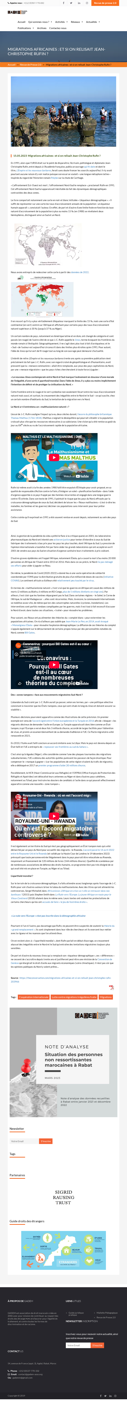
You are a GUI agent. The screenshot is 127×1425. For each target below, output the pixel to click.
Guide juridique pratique (76, 1359)
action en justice (61, 539)
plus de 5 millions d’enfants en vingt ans (83, 591)
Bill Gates (30, 632)
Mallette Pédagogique (107, 1358)
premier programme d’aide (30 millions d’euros (61, 765)
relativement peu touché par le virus (75, 580)
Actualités (91, 21)
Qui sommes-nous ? (38, 21)
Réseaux (75, 21)
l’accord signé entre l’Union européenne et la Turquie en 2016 (63, 720)
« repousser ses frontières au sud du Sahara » (65, 746)
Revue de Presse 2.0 (30, 64)
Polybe (54, 177)
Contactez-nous (57, 28)
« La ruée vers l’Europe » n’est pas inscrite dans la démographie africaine (48, 915)
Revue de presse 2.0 (105, 2)
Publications (24, 28)
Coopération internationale (33, 997)
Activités (60, 21)
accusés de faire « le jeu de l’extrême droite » (64, 902)
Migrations (106, 997)
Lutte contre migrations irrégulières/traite (74, 997)
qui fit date (89, 166)
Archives (41, 28)
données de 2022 (80, 272)
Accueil (21, 21)
